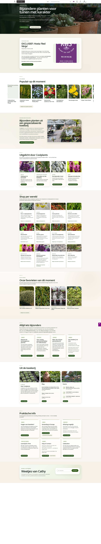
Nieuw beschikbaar (24, 27)
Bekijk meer (65, 401)
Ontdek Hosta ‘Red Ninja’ (27, 64)
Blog (43, 384)
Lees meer (44, 401)
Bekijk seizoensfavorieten (57, 184)
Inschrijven (75, 470)
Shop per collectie (40, 355)
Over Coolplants (55, 355)
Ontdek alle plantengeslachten (26, 355)
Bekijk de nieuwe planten (73, 184)
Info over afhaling (67, 435)
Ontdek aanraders (40, 184)
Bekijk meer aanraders (25, 312)
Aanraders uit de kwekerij (41, 177)
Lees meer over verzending (47, 435)
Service (80, 2)
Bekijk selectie (23, 184)
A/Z (48, 1)
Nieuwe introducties (74, 176)
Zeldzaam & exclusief (24, 177)
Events (65, 384)
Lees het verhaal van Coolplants (27, 142)
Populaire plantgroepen (35, 27)
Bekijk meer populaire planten (26, 106)
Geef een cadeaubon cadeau (68, 455)
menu (15, 2)
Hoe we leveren (71, 355)
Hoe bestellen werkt (24, 435)
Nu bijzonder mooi (57, 176)
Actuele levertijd (24, 455)
